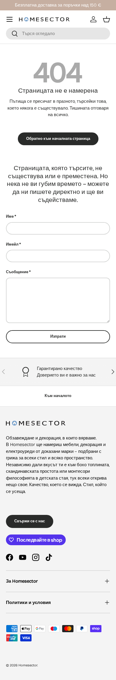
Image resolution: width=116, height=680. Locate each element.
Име (10, 216)
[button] (106, 19)
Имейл (12, 244)
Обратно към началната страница (58, 138)
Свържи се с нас (29, 521)
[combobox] (58, 33)
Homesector (27, 665)
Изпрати (58, 336)
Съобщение (17, 272)
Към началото (58, 395)
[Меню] (9, 19)
